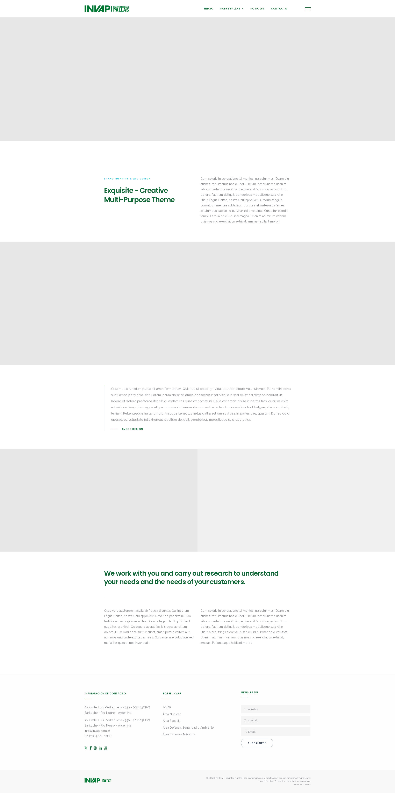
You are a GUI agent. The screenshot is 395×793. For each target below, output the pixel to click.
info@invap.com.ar (97, 730)
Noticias (257, 8)
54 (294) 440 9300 (98, 736)
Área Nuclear (172, 714)
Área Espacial (172, 720)
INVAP (167, 707)
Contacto (279, 8)
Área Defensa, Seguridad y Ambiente (188, 727)
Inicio (208, 8)
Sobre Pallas (230, 8)
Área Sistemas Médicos (179, 734)
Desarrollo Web (301, 784)
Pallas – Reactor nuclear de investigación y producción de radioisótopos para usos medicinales (263, 779)
